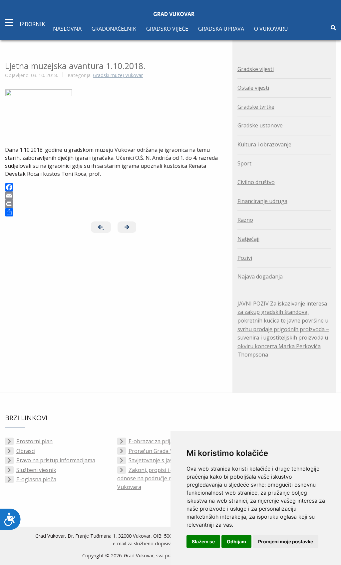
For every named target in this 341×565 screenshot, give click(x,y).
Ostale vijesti (253, 87)
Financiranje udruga (262, 201)
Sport (244, 163)
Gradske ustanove (260, 125)
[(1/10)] (38, 111)
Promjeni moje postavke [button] (285, 541)
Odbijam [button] (236, 541)
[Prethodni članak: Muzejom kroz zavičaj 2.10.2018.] (101, 227)
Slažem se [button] (203, 541)
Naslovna (67, 28)
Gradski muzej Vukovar (118, 75)
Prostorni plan (34, 441)
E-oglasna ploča (36, 479)
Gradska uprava (221, 28)
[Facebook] (113, 187)
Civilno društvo (256, 182)
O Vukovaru (271, 28)
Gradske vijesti (255, 69)
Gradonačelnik (114, 28)
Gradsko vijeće (167, 28)
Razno (245, 219)
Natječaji (248, 238)
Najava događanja (260, 276)
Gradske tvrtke (255, 106)
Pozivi (244, 257)
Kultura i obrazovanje (264, 144)
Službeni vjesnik (36, 470)
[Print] (113, 204)
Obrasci (25, 451)
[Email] (113, 195)
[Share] (113, 212)
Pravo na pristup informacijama (55, 460)
